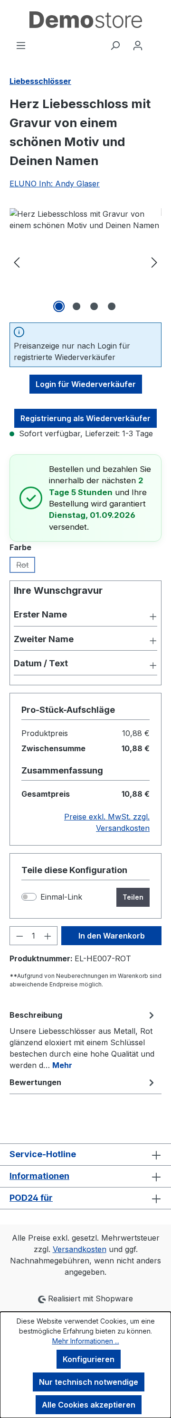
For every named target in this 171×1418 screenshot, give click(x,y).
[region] (85, 261)
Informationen (39, 1176)
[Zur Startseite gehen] (86, 19)
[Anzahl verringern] (19, 935)
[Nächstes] (154, 261)
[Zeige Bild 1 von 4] (59, 306)
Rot (25, 566)
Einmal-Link (61, 897)
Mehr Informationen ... (85, 1341)
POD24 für (31, 1198)
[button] (85, 615)
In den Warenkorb (111, 935)
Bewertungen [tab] (35, 1082)
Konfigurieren (88, 1359)
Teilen (133, 897)
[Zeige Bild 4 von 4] (111, 306)
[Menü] (21, 45)
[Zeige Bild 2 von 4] (76, 306)
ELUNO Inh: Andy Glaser (55, 183)
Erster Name (40, 614)
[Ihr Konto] (137, 45)
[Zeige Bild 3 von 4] (94, 306)
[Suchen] (115, 45)
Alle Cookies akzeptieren (88, 1404)
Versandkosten (79, 1249)
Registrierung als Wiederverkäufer (85, 418)
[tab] (83, 1039)
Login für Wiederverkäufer (86, 384)
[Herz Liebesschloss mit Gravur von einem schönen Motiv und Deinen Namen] (86, 261)
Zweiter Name (44, 639)
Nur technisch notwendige (88, 1382)
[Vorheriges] (17, 261)
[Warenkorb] (155, 42)
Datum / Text (41, 663)
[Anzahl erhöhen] (48, 935)
